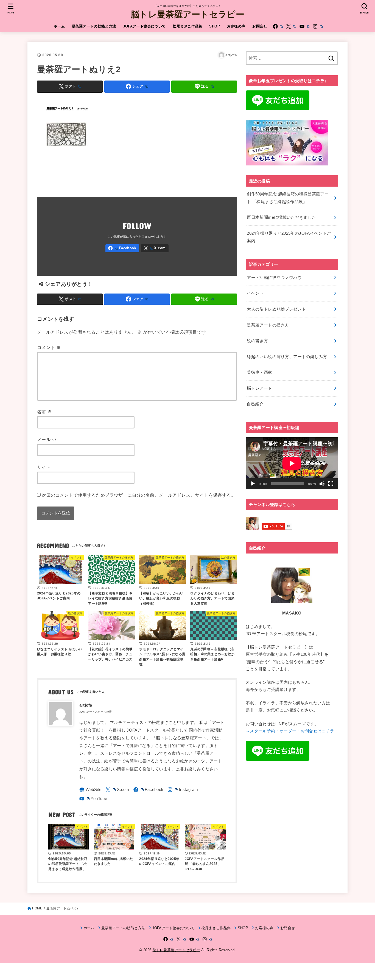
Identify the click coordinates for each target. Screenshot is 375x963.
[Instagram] (318, 26)
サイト (44, 467)
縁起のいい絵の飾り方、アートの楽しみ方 (287, 357)
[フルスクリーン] (331, 483)
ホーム (59, 26)
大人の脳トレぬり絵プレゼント (276, 309)
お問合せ (259, 26)
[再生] (253, 483)
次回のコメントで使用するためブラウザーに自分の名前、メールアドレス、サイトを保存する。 (139, 494)
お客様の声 (236, 26)
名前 (44, 411)
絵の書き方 (257, 341)
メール (46, 439)
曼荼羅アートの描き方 (268, 325)
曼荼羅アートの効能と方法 (94, 26)
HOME (37, 908)
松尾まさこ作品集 (187, 26)
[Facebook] (278, 26)
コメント (49, 347)
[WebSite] (90, 789)
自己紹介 (255, 404)
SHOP (214, 26)
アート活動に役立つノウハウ (274, 277)
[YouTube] (304, 26)
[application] (292, 463)
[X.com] (291, 26)
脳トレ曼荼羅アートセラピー (187, 14)
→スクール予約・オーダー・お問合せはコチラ (290, 731)
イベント (255, 293)
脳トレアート (259, 388)
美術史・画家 (259, 372)
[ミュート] (322, 483)
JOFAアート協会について (144, 26)
